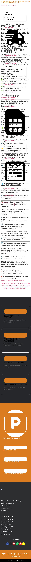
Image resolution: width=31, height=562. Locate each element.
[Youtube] (13, 543)
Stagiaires (9, 150)
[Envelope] (20, 543)
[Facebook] (7, 543)
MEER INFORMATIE (10, 27)
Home (7, 12)
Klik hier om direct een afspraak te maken (12, 280)
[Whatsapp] (17, 543)
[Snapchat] (23, 543)
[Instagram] (10, 543)
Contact (8, 198)
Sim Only (9, 76)
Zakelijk (8, 143)
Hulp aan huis (10, 19)
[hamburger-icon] (24, 12)
